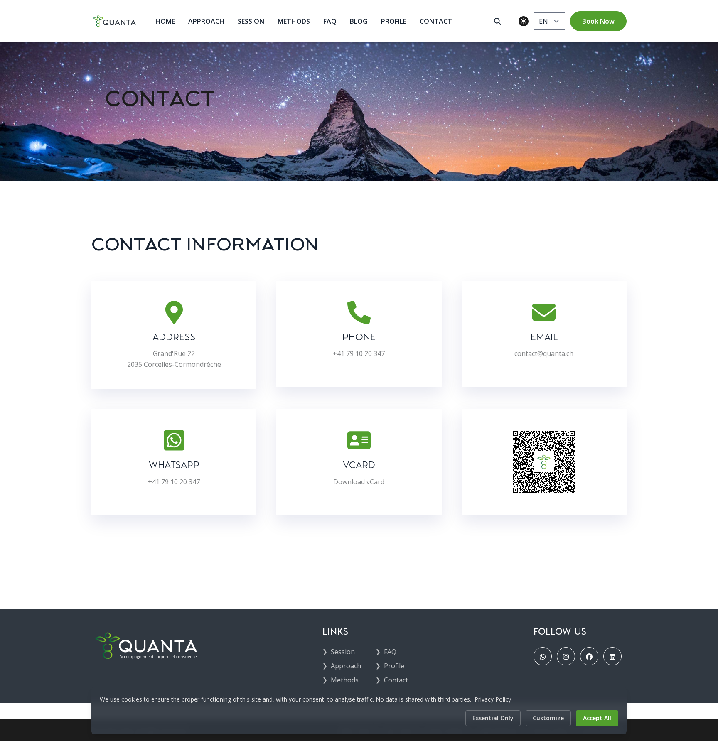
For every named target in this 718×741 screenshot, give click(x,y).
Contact (436, 21)
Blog (359, 21)
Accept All (597, 718)
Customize (548, 718)
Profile (393, 21)
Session (251, 21)
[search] (501, 21)
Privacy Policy (493, 699)
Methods (294, 21)
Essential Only (493, 718)
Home (165, 21)
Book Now (598, 21)
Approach (206, 21)
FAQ (330, 21)
